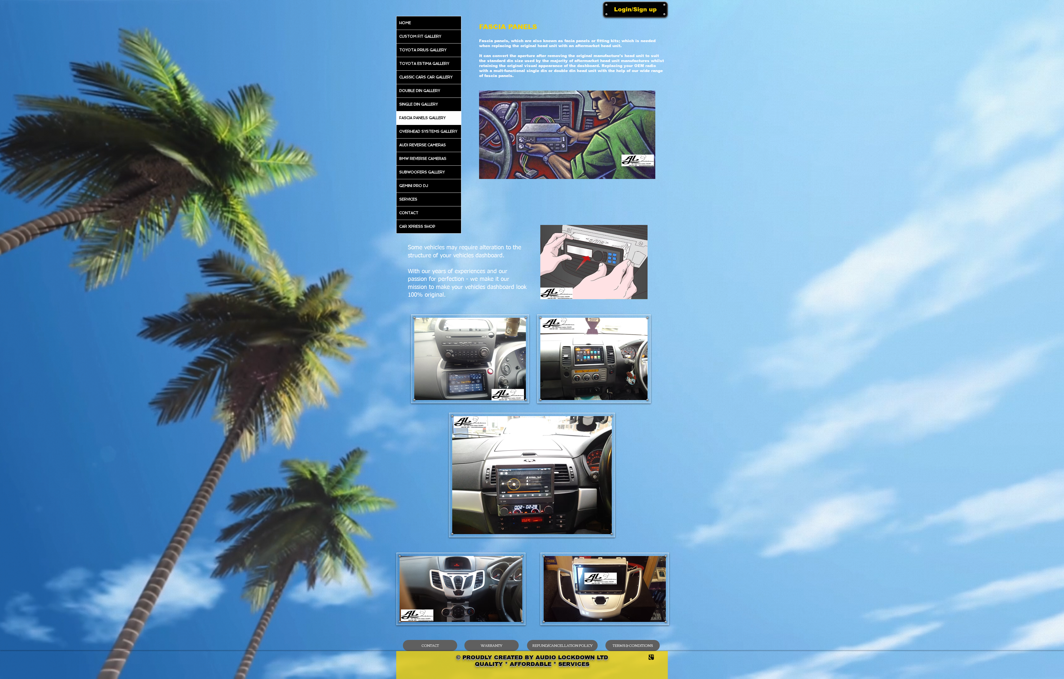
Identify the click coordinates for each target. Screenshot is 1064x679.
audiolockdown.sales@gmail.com (589, 364)
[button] (645, 298)
